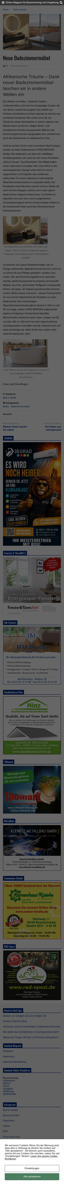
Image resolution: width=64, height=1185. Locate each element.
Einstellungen (32, 1168)
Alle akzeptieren (32, 1176)
